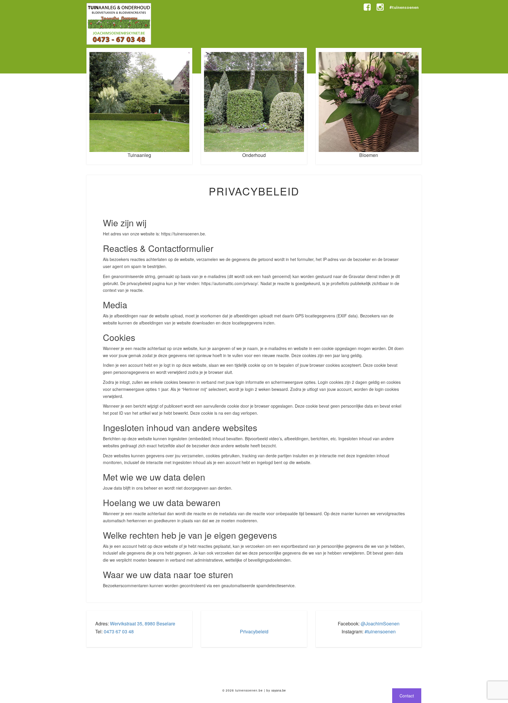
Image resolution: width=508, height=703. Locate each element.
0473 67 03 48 (119, 631)
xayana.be (278, 690)
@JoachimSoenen (380, 623)
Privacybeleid (254, 631)
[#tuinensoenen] (380, 7)
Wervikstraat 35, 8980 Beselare (142, 623)
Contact (407, 696)
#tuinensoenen (404, 7)
